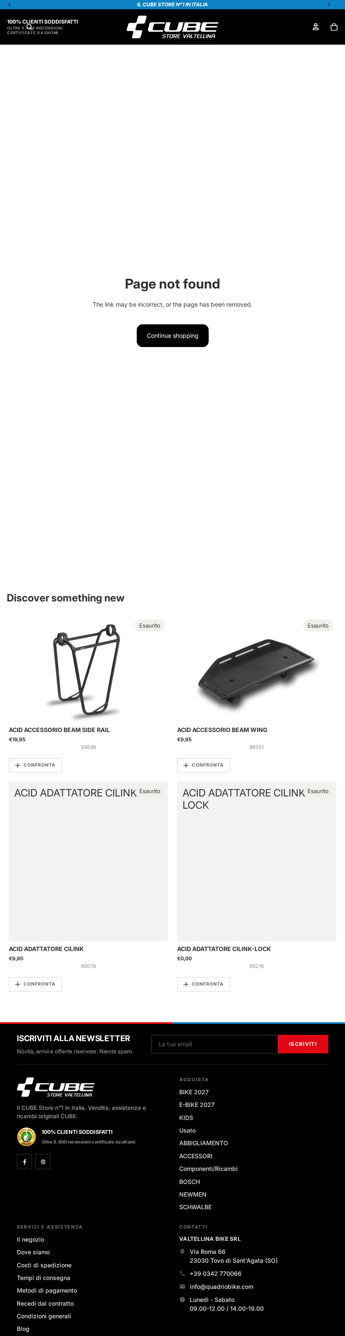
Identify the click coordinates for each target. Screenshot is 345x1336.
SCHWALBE (195, 1206)
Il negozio (30, 1239)
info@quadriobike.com (221, 1286)
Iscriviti (303, 1044)
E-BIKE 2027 (197, 1104)
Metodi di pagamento (47, 1290)
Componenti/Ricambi (208, 1168)
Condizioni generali (44, 1316)
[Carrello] (334, 27)
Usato (187, 1130)
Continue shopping (173, 335)
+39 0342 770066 (216, 1273)
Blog (23, 1328)
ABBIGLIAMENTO (203, 1142)
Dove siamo (33, 1252)
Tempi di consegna (43, 1277)
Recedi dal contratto (45, 1303)
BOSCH (189, 1181)
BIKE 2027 (194, 1092)
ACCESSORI (195, 1156)
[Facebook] (24, 1161)
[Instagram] (42, 1161)
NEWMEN (193, 1194)
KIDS (186, 1117)
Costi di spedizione (44, 1265)
